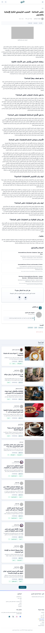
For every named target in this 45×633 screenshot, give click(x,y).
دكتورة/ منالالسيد (30, 313)
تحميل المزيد (22, 587)
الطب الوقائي (14, 581)
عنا (43, 614)
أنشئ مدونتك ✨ (41, 619)
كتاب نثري (42, 615)
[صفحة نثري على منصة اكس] (13, 616)
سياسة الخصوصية (41, 625)
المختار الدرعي (20, 424)
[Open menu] (2, 2)
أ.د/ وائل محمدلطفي (19, 388)
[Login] (43, 2)
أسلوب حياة (19, 455)
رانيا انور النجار (16, 461)
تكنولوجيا (20, 606)
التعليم (20, 603)
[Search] (6, 2)
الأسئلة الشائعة (41, 620)
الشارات (43, 622)
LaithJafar (17, 482)
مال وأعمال (20, 604)
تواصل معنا (42, 624)
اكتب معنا (42, 617)
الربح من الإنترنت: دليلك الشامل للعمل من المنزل (14, 601)
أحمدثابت (21, 442)
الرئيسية (42, 612)
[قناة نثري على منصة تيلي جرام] (9, 616)
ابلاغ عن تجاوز (38, 332)
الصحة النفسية (14, 476)
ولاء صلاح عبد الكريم (15, 349)
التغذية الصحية (13, 497)
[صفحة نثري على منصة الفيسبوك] (20, 616)
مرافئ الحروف (16, 370)
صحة (42, 8)
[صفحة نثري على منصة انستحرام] (16, 616)
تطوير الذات (19, 363)
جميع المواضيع (19, 596)
